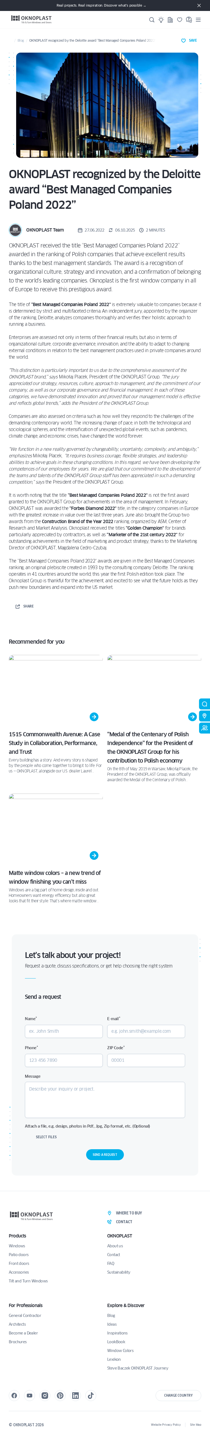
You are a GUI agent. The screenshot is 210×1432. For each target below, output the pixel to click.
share (28, 606)
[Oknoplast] (31, 19)
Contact (113, 1254)
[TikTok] (90, 1395)
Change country (178, 1395)
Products (17, 1236)
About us (115, 1245)
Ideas (111, 1324)
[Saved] (180, 20)
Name (31, 1019)
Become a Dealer (23, 1333)
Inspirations (117, 1333)
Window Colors (120, 1350)
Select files (46, 1137)
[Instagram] (44, 1395)
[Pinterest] (60, 1395)
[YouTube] (29, 1395)
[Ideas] (161, 20)
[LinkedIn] (75, 1395)
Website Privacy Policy (166, 1425)
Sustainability (118, 1272)
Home (10, 40)
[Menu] (198, 19)
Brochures (18, 1341)
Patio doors (18, 1254)
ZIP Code (115, 1048)
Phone (31, 1048)
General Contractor (25, 1315)
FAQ (110, 1263)
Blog (21, 40)
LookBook (116, 1341)
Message (32, 1076)
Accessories (19, 1272)
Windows (17, 1245)
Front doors (19, 1263)
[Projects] (170, 20)
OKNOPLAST (119, 1236)
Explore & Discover (126, 1305)
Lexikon (114, 1359)
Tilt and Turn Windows (28, 1281)
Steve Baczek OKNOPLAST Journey (137, 1368)
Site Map (195, 1425)
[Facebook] (14, 1395)
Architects (17, 1324)
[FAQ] (189, 20)
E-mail (113, 1019)
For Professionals (25, 1305)
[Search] (152, 20)
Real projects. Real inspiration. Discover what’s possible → (101, 5)
